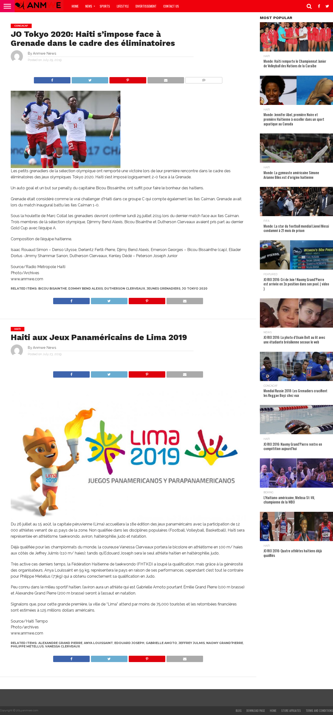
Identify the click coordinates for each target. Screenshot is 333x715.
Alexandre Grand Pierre (60, 643)
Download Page (255, 711)
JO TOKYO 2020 (194, 288)
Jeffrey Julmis (191, 643)
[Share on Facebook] (52, 79)
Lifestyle (123, 6)
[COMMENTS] (203, 79)
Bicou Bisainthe (52, 288)
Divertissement (146, 6)
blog (239, 711)
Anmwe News (44, 53)
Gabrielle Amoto (161, 643)
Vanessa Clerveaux (62, 646)
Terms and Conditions (319, 711)
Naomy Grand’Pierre (224, 643)
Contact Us (171, 6)
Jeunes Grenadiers (163, 288)
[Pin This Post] (127, 79)
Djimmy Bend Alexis (85, 288)
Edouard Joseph (129, 643)
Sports (105, 6)
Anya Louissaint (98, 643)
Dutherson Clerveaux (124, 288)
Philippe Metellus (27, 646)
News (88, 6)
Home (75, 6)
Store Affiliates (291, 711)
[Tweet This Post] (89, 79)
